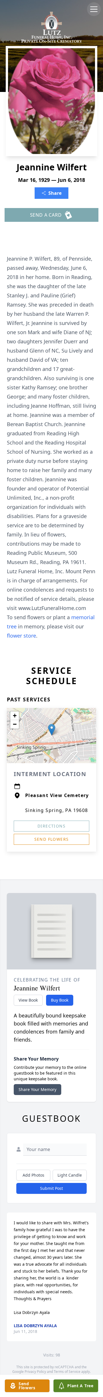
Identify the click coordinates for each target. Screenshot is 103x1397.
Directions (51, 826)
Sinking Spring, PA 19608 (56, 810)
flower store (21, 635)
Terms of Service (67, 1371)
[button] (51, 730)
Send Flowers (51, 839)
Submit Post (51, 1188)
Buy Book (59, 1000)
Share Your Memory (37, 1089)
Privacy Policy (35, 1371)
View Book (28, 1000)
